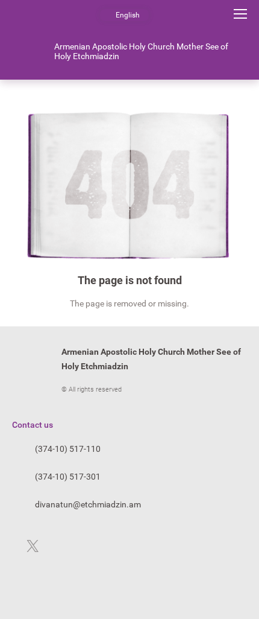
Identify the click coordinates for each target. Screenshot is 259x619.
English (128, 15)
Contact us (32, 425)
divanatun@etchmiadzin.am (88, 504)
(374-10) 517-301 (68, 476)
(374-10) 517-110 (68, 449)
